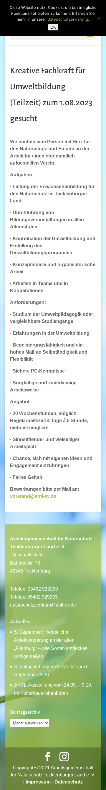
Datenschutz (68, 781)
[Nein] (99, 18)
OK (53, 27)
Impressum (38, 781)
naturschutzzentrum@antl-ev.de (43, 604)
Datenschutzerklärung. (68, 19)
